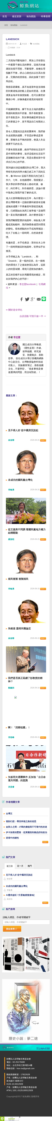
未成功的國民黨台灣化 (20, 480)
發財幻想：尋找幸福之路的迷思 (21, 821)
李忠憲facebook (27, 284)
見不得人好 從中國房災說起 (23, 430)
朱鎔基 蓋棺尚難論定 (19, 628)
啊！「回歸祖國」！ (19, 727)
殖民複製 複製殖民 (18, 579)
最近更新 (16, 16)
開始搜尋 (10, 929)
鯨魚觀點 (31, 16)
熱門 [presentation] (30, 866)
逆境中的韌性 (12, 838)
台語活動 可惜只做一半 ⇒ (32, 316)
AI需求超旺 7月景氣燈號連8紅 (20, 895)
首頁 (4, 16)
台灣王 (9, 813)
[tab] (9, 866)
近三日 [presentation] (10, 866)
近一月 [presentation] (20, 866)
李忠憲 (24, 44)
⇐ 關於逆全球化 (14, 310)
